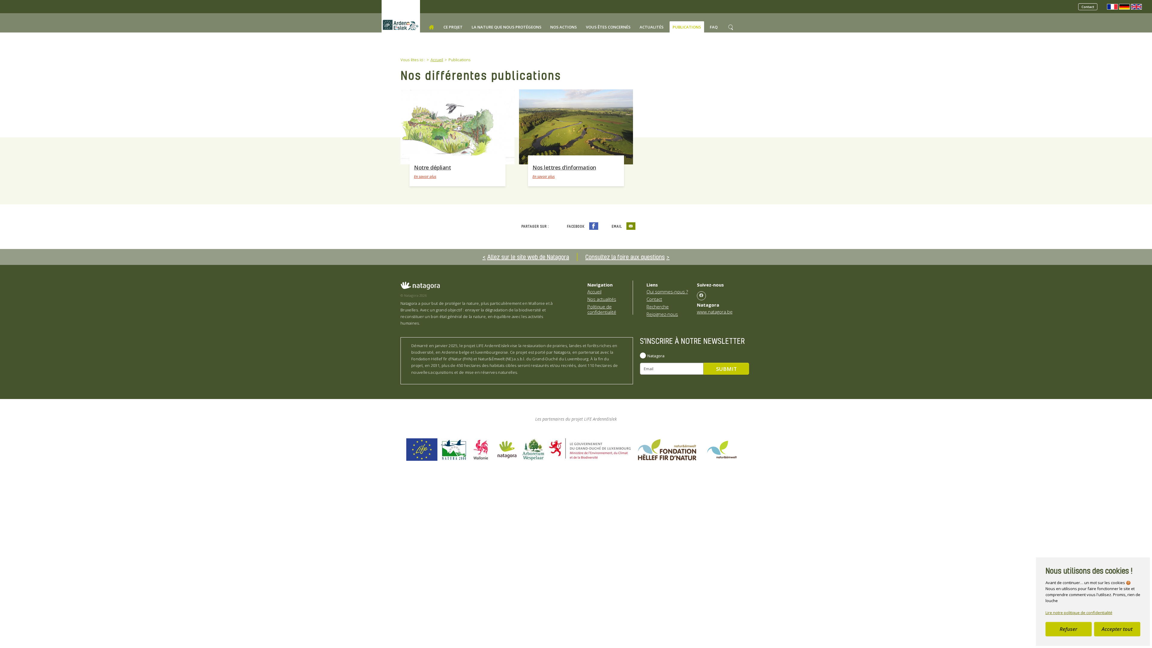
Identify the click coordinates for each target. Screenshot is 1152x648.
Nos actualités (601, 299)
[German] (1124, 6)
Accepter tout (1117, 629)
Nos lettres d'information (564, 167)
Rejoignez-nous (662, 314)
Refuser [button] (1068, 629)
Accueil (594, 292)
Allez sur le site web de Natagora (528, 257)
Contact (1088, 6)
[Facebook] (701, 295)
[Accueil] (431, 27)
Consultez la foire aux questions (625, 257)
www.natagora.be (715, 312)
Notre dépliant (432, 167)
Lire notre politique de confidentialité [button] (1079, 612)
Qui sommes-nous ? (667, 292)
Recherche (657, 307)
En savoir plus (425, 176)
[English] (1136, 6)
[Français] (1112, 6)
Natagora (655, 355)
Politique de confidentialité (601, 309)
